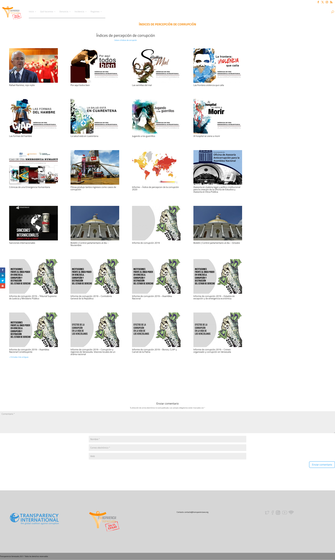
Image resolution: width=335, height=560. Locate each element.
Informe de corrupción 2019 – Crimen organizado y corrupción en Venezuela (212, 351)
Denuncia (63, 12)
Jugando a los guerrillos (143, 136)
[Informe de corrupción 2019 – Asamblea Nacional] (156, 276)
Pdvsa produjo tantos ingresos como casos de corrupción (93, 188)
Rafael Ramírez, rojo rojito (22, 85)
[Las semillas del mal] (156, 65)
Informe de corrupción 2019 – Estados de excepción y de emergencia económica (214, 297)
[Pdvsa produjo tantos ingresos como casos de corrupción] (95, 167)
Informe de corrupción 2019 (146, 243)
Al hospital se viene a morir (206, 136)
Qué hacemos (46, 12)
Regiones (95, 12)
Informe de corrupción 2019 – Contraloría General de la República (91, 297)
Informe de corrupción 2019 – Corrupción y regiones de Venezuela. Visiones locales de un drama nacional (93, 352)
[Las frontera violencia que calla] (217, 65)
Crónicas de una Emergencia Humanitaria (29, 187)
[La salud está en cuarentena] (95, 116)
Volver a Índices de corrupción (125, 40)
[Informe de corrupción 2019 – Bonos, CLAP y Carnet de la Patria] (156, 330)
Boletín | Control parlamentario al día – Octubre (216, 243)
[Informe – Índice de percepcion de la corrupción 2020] (156, 167)
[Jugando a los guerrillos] (156, 116)
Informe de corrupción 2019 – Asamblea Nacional (152, 297)
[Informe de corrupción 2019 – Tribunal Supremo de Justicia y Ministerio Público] (33, 276)
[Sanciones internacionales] (33, 223)
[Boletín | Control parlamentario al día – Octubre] (217, 223)
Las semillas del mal (142, 85)
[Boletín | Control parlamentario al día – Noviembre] (95, 223)
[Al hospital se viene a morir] (217, 116)
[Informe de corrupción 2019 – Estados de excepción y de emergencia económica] (217, 276)
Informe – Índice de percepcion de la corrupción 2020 (155, 188)
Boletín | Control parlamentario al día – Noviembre (90, 244)
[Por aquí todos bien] (95, 65)
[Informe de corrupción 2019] (156, 223)
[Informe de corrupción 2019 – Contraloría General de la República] (95, 276)
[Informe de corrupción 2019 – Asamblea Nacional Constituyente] (33, 330)
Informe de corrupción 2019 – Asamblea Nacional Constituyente (29, 351)
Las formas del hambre (20, 136)
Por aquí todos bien (80, 85)
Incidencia (79, 12)
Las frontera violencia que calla (208, 85)
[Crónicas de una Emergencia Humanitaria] (33, 167)
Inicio (31, 12)
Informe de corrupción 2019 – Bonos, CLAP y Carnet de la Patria (154, 351)
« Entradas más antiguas (19, 357)
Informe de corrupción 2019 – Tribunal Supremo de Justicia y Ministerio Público (33, 297)
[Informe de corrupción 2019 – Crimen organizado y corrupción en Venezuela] (217, 330)
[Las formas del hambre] (33, 116)
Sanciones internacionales (22, 243)
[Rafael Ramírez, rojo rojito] (33, 65)
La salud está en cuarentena (84, 136)
